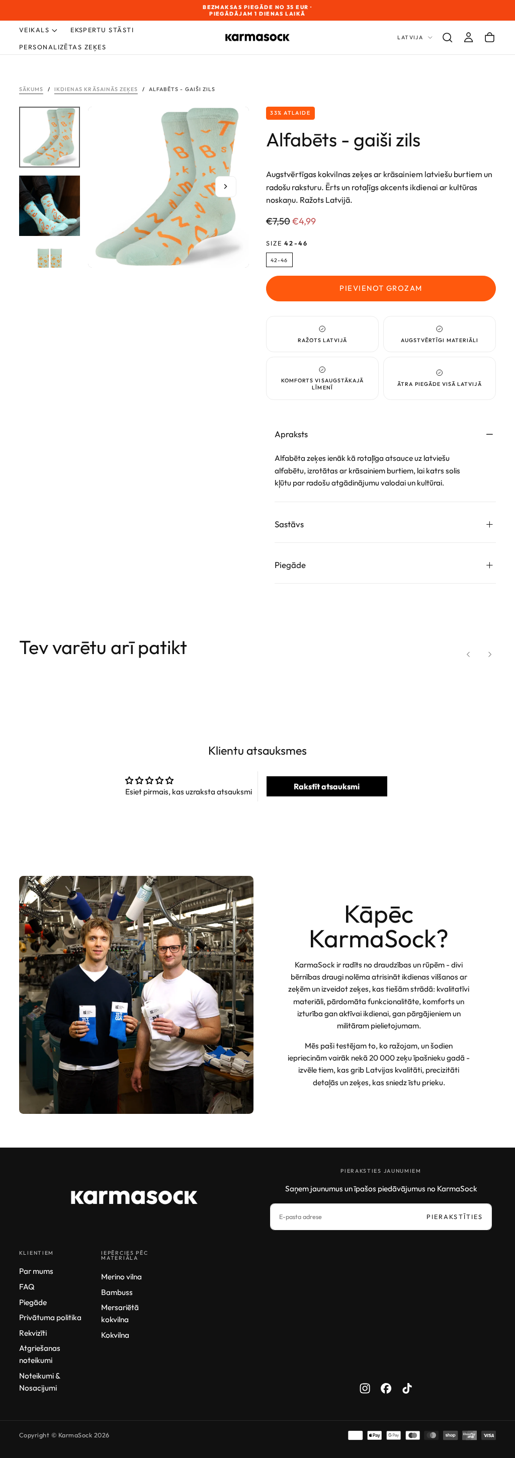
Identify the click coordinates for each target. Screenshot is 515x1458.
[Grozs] (489, 37)
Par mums (36, 1271)
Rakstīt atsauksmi (327, 786)
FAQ (27, 1286)
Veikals (34, 30)
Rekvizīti (33, 1333)
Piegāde (33, 1302)
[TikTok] (407, 1388)
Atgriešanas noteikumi (39, 1354)
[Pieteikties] (468, 37)
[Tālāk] (489, 654)
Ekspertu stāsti (102, 30)
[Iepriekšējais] (468, 654)
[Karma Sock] (134, 1197)
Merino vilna (121, 1276)
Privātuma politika (50, 1317)
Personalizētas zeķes (62, 47)
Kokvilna (115, 1335)
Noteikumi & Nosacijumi (39, 1382)
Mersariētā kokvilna (120, 1313)
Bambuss (117, 1292)
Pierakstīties (454, 1216)
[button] (447, 37)
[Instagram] (365, 1388)
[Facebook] (386, 1388)
